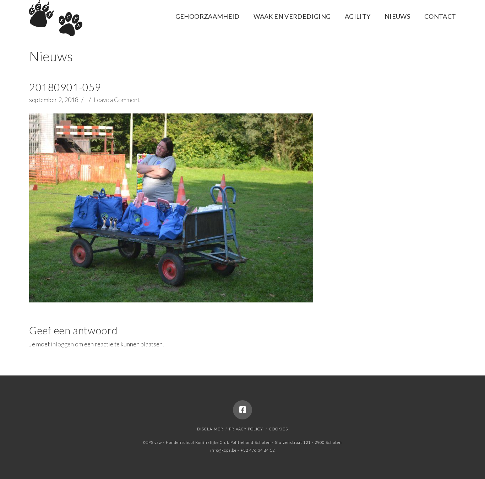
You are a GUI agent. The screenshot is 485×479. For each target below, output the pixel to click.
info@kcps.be (223, 450)
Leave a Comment (117, 100)
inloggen (62, 344)
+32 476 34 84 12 (257, 450)
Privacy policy (246, 429)
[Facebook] (242, 409)
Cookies (278, 429)
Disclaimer (210, 429)
